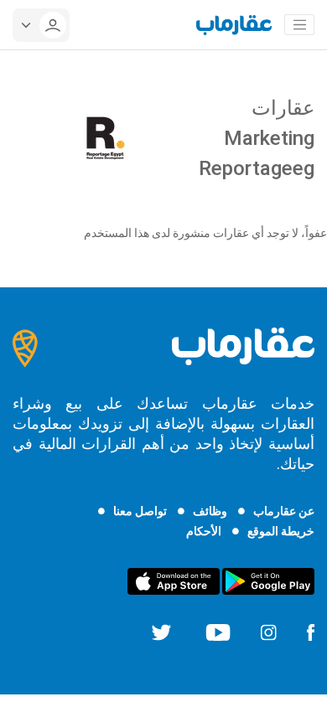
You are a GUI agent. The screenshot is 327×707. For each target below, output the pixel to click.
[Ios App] (173, 580)
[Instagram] (268, 632)
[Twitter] (161, 632)
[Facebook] (310, 632)
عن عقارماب (283, 511)
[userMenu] (41, 25)
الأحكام (203, 531)
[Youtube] (218, 632)
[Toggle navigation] (299, 25)
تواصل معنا (140, 511)
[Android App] (268, 580)
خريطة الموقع (280, 531)
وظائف (210, 511)
